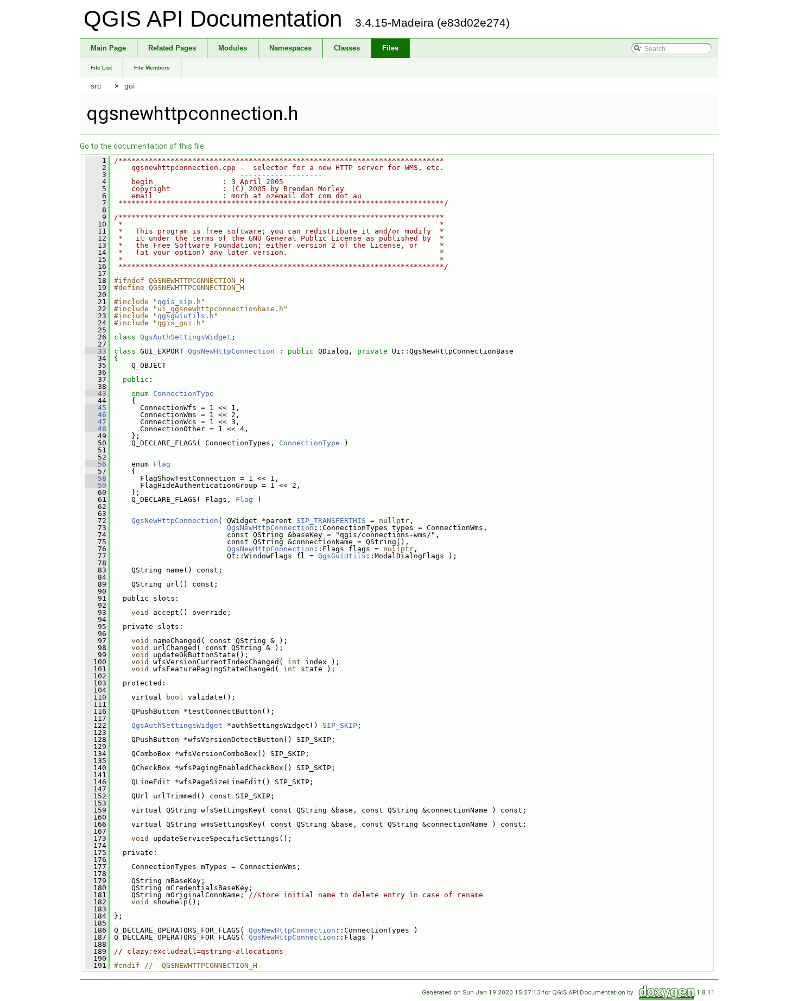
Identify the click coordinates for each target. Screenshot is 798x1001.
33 (95, 351)
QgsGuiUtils (342, 556)
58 (95, 478)
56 (95, 464)
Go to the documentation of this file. (143, 146)
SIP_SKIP (339, 725)
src (96, 85)
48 (95, 429)
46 (95, 415)
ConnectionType (183, 393)
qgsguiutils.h (185, 316)
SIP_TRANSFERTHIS (331, 521)
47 (95, 422)
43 (95, 393)
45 (95, 408)
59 (95, 485)
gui (129, 85)
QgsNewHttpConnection (231, 351)
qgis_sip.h (179, 302)
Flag (161, 464)
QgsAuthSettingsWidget (185, 337)
